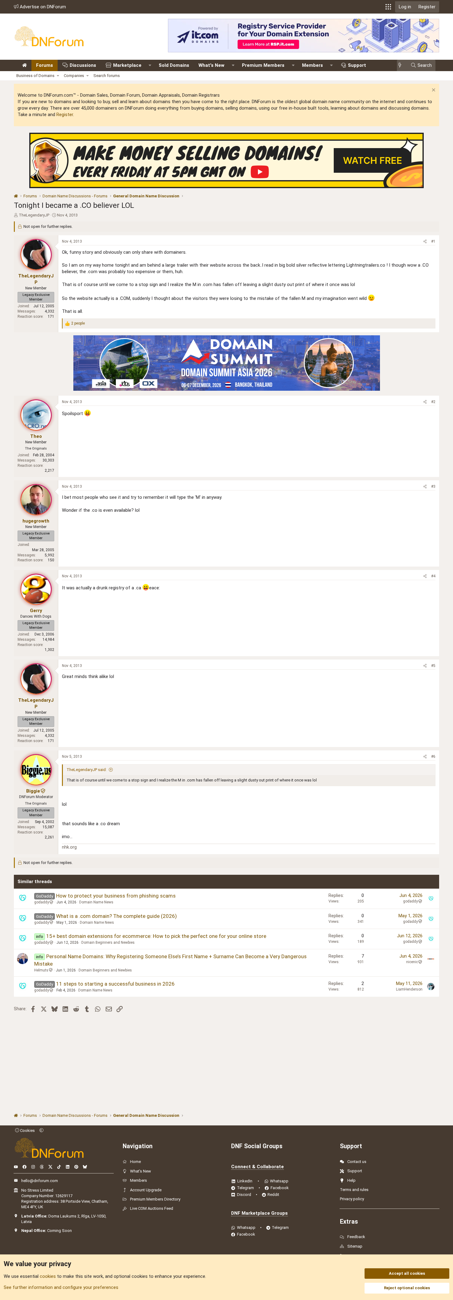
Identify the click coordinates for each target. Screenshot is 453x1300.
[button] (388, 6)
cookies (48, 1276)
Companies (74, 75)
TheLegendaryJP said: (87, 769)
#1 (433, 241)
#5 (433, 666)
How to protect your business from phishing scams (116, 896)
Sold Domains (174, 65)
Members (312, 65)
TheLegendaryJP (34, 215)
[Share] (425, 241)
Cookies (27, 1130)
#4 (433, 576)
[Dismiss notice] (432, 90)
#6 (433, 756)
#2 (433, 402)
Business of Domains (35, 75)
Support (357, 65)
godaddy (41, 902)
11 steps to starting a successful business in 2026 (115, 984)
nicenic (412, 962)
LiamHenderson (409, 989)
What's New (211, 65)
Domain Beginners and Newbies (108, 942)
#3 (433, 486)
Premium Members (263, 65)
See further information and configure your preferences (61, 1287)
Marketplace (127, 65)
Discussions (83, 65)
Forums (44, 65)
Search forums (106, 75)
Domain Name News (96, 902)
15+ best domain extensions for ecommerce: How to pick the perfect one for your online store (156, 936)
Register (64, 114)
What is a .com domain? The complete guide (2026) (116, 916)
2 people (78, 323)
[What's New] (401, 65)
